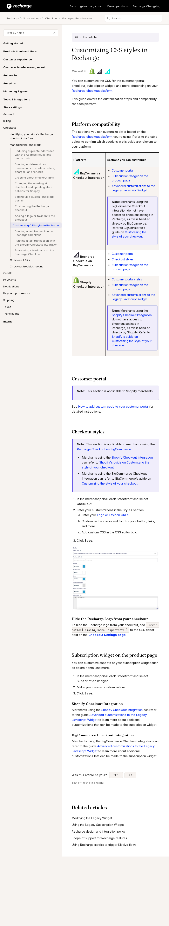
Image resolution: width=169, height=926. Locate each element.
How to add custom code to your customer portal (113, 406)
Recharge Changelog (146, 6)
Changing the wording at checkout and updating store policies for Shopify (33, 187)
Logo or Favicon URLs (113, 515)
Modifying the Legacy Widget (92, 818)
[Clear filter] (54, 32)
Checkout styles (123, 259)
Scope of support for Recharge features (99, 838)
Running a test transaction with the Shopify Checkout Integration (36, 242)
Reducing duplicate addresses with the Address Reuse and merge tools (34, 154)
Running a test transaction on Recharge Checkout (34, 233)
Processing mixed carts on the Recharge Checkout (34, 252)
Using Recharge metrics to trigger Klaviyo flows (104, 844)
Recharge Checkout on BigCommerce (104, 449)
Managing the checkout (77, 18)
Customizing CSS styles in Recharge (36, 225)
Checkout (51, 18)
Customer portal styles (127, 279)
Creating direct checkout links (34, 177)
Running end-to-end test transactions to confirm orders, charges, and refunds (35, 167)
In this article (88, 37)
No (130, 775)
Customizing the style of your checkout (109, 483)
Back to (86, 6)
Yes (116, 775)
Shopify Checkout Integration (132, 315)
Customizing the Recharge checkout (32, 208)
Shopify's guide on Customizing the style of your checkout (131, 341)
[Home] (19, 6)
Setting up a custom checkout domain (34, 198)
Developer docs (117, 6)
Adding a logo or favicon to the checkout (35, 217)
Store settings (32, 18)
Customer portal (122, 170)
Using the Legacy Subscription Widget (98, 824)
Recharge (13, 18)
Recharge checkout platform (92, 91)
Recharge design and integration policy (99, 831)
